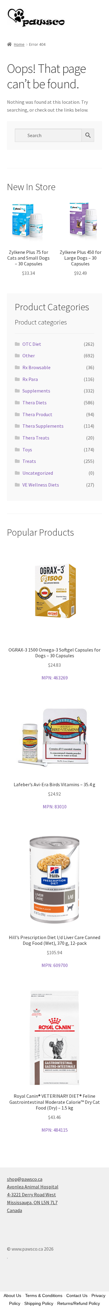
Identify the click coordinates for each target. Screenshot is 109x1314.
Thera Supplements (43, 426)
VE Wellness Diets (40, 485)
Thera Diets (34, 402)
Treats (29, 461)
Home (19, 44)
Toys (27, 449)
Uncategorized (37, 473)
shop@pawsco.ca (24, 1179)
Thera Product (37, 414)
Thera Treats (35, 438)
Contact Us (77, 1295)
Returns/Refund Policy (78, 1303)
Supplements (36, 391)
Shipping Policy (38, 1303)
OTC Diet (31, 344)
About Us (12, 1295)
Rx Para (30, 379)
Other (28, 355)
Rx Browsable (36, 367)
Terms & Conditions (43, 1295)
